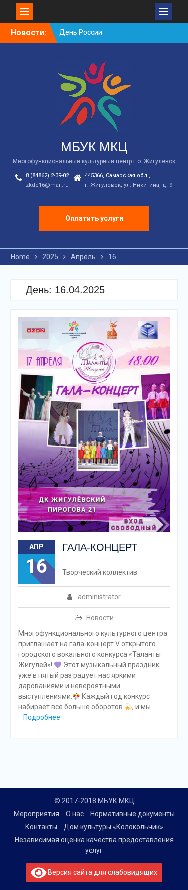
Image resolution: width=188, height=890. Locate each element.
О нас (75, 814)
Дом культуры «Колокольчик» (113, 827)
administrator (99, 597)
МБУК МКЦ (94, 146)
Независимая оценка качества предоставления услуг (94, 845)
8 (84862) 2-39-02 (47, 175)
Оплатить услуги (94, 218)
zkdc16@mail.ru (47, 185)
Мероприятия (36, 814)
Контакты (41, 827)
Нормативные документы (132, 814)
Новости (100, 618)
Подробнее (41, 717)
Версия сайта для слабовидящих (101, 872)
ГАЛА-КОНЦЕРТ (99, 547)
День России (80, 32)
